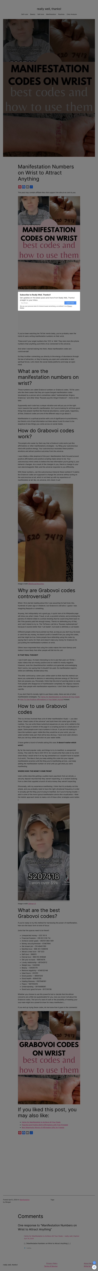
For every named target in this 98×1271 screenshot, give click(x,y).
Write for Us (88, 1266)
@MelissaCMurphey (36, 584)
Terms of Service (50, 1266)
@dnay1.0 (32, 904)
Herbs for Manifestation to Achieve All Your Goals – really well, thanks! (51, 1236)
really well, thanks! (49, 9)
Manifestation (24, 1200)
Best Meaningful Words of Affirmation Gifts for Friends (43, 1127)
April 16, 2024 (29, 1238)
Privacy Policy (51, 1263)
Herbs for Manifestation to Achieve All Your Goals (60, 697)
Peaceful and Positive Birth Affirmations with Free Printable (45, 1125)
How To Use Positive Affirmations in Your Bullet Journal (41, 699)
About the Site (89, 1263)
